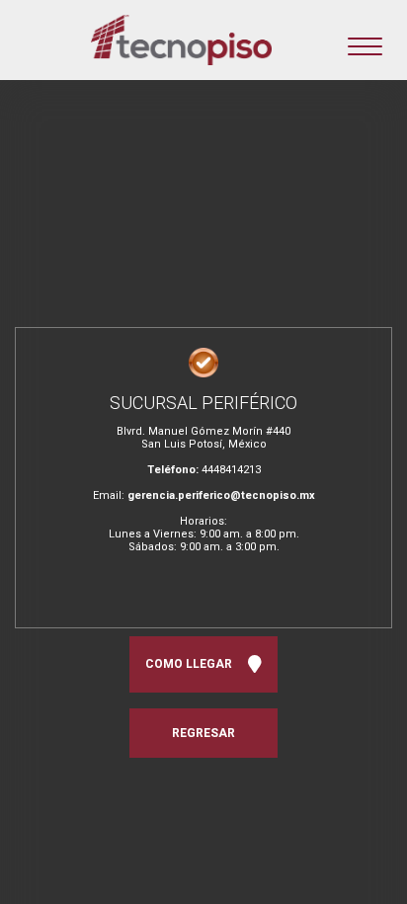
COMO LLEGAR (191, 664)
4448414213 (231, 469)
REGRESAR (203, 733)
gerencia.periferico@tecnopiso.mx (221, 495)
